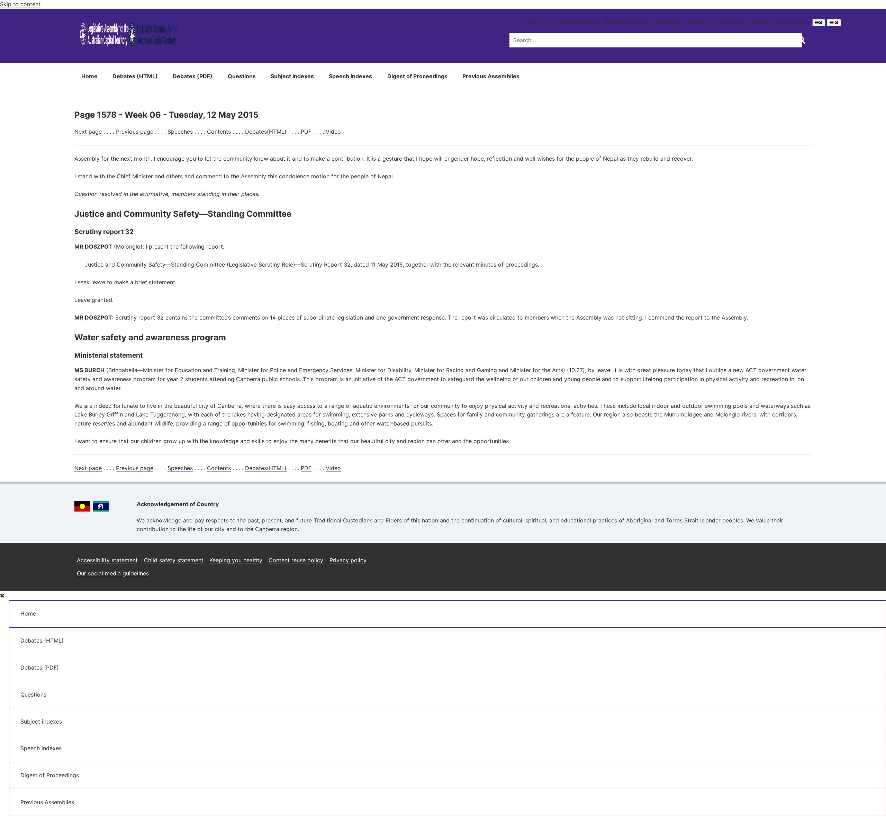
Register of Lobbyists (716, 21)
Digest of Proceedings (417, 76)
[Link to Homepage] (128, 36)
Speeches (180, 131)
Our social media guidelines (113, 573)
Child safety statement (174, 560)
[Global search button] (801, 39)
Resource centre (626, 21)
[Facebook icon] (771, 558)
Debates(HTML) (266, 131)
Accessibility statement (107, 560)
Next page (88, 131)
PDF (306, 131)
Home (89, 76)
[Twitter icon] (787, 558)
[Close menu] (2, 595)
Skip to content (20, 4)
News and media (577, 21)
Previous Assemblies (490, 76)
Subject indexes (292, 76)
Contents (219, 131)
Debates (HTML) (135, 76)
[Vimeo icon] (804, 558)
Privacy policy (348, 560)
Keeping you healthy (235, 560)
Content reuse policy (296, 560)
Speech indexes (350, 76)
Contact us (791, 21)
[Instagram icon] (753, 558)
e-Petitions (668, 21)
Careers (760, 21)
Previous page (134, 131)
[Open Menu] (818, 22)
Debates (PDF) (193, 76)
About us (537, 21)
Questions (242, 76)
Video (333, 131)
